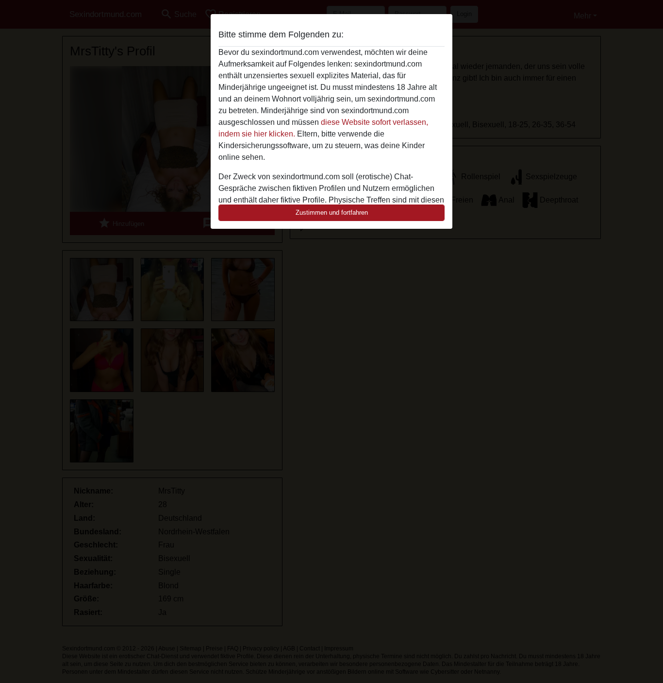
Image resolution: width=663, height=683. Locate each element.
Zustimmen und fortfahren (332, 212)
